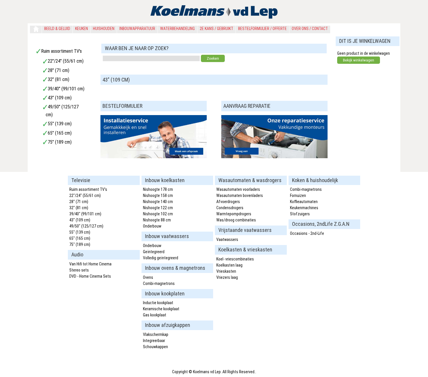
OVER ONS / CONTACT (310, 28)
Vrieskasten (226, 271)
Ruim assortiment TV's (61, 51)
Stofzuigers (300, 214)
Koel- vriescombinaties (235, 259)
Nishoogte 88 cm (157, 220)
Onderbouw (152, 226)
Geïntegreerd (154, 251)
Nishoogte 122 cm (158, 207)
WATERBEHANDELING (177, 28)
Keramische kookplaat (161, 308)
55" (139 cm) (60, 123)
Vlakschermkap (155, 334)
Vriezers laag (227, 277)
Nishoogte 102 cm (158, 214)
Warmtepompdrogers (233, 214)
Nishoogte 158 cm (158, 195)
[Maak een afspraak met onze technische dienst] (153, 156)
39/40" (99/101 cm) (66, 88)
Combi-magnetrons (159, 283)
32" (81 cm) (58, 79)
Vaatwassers (227, 239)
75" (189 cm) (60, 142)
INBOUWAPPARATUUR (137, 28)
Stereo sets (79, 270)
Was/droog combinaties (236, 220)
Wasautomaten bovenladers (239, 195)
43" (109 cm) (60, 98)
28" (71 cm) (58, 70)
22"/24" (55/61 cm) (66, 61)
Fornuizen (298, 195)
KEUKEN (81, 28)
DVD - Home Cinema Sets (90, 276)
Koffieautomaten (304, 201)
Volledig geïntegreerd (160, 258)
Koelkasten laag (229, 265)
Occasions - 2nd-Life (307, 233)
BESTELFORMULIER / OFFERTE (262, 28)
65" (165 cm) (60, 133)
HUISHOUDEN (103, 28)
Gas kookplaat (154, 315)
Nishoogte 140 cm (158, 201)
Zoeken (213, 58)
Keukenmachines (304, 207)
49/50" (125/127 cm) (86, 226)
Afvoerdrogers (228, 201)
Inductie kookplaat (158, 302)
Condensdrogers (229, 207)
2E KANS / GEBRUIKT (216, 28)
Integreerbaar (154, 340)
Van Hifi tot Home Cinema (90, 264)
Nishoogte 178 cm (158, 189)
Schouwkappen (155, 346)
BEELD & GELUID (57, 28)
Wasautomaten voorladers (238, 189)
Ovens (148, 277)
